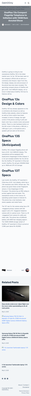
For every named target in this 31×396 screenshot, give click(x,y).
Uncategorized (25, 24)
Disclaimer (26, 387)
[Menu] (25, 3)
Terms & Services (23, 391)
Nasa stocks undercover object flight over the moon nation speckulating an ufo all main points (15, 306)
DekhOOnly (7, 3)
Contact (25, 385)
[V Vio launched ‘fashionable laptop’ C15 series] (15, 354)
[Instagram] (5, 378)
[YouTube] (7, 378)
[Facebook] (2, 378)
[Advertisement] (15, 51)
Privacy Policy (25, 393)
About (20, 385)
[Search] (28, 3)
